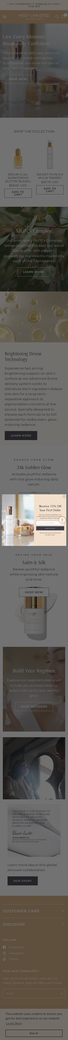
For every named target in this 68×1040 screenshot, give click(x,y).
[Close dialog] (64, 496)
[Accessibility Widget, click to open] (62, 520)
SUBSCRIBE (50, 528)
